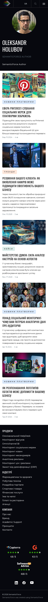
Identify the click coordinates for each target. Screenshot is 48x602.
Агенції (6, 504)
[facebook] (24, 583)
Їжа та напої (9, 496)
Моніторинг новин (12, 451)
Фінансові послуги (12, 492)
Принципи (8, 526)
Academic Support (12, 522)
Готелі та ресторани (13, 500)
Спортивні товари (12, 489)
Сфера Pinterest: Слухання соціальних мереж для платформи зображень (18, 112)
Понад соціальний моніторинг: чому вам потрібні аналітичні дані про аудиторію (24, 322)
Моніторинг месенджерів (16, 455)
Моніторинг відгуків (13, 440)
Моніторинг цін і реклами (16, 463)
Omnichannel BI (10, 443)
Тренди (9, 172)
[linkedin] (16, 583)
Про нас (6, 514)
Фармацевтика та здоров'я (17, 477)
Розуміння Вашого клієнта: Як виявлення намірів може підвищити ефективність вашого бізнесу (23, 184)
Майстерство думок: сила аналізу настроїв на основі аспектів (23, 257)
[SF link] (24, 97)
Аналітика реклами (13, 459)
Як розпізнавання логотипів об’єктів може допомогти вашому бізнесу (23, 392)
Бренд (5, 518)
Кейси (8, 249)
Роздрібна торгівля (13, 485)
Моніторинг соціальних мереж (19, 447)
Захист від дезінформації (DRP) (19, 467)
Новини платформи (19, 102)
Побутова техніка (11, 481)
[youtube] (32, 583)
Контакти (7, 530)
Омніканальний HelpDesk (16, 436)
